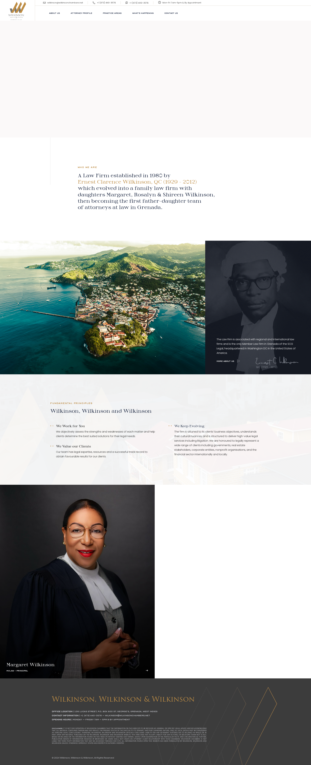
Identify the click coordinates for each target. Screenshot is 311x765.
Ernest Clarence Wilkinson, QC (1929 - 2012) (137, 181)
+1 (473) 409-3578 (139, 2)
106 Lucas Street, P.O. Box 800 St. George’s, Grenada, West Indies (115, 711)
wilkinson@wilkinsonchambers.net (65, 2)
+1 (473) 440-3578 (106, 2)
